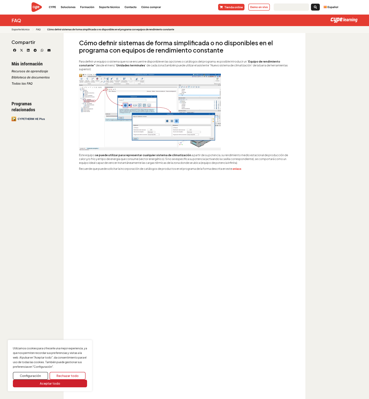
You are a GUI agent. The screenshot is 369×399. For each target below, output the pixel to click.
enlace (237, 168)
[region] (50, 366)
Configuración (30, 376)
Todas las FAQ (22, 83)
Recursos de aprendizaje (30, 71)
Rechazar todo (68, 376)
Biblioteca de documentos (31, 77)
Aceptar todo (50, 383)
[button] (15, 50)
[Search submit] (315, 7)
